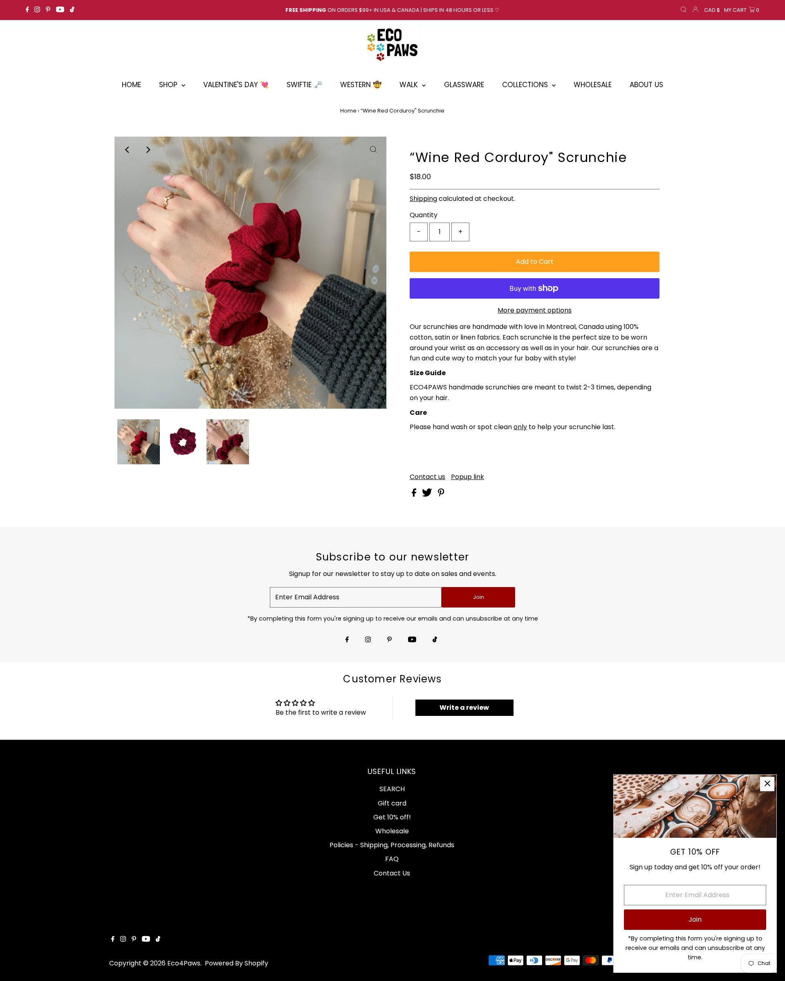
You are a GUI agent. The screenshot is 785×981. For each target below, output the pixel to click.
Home (348, 111)
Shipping (423, 198)
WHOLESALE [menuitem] (593, 85)
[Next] (148, 150)
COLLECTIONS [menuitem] (526, 85)
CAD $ (712, 10)
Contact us (427, 477)
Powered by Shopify (236, 963)
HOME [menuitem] (131, 85)
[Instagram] (37, 10)
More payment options (535, 310)
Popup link (467, 477)
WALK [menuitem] (409, 85)
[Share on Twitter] (428, 494)
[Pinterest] (48, 10)
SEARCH (392, 789)
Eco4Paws (183, 963)
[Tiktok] (72, 10)
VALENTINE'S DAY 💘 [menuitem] (236, 85)
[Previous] (128, 150)
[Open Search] (683, 10)
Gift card (392, 803)
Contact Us (392, 873)
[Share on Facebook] (415, 494)
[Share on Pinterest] (441, 494)
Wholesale (392, 831)
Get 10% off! (392, 817)
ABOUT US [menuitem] (646, 85)
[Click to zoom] (373, 150)
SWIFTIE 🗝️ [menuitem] (304, 85)
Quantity (423, 215)
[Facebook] (27, 10)
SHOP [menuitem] (169, 85)
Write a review (464, 707)
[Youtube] (60, 10)
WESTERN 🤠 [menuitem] (360, 85)
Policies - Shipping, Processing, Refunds (392, 845)
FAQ (392, 859)
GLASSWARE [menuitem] (464, 85)
